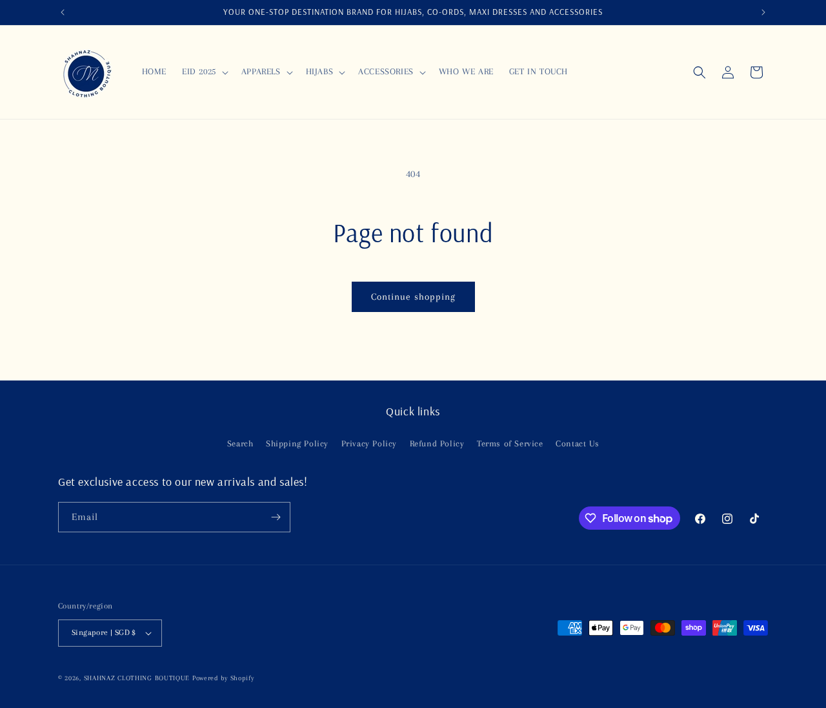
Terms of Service (510, 443)
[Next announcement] (763, 12)
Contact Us (577, 443)
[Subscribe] (275, 517)
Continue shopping (413, 296)
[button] (204, 71)
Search (240, 443)
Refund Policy (437, 443)
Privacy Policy (369, 443)
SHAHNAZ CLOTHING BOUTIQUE (137, 678)
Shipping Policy (297, 443)
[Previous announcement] (62, 12)
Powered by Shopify (223, 678)
